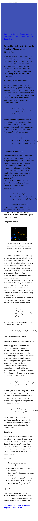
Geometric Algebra (11, 34)
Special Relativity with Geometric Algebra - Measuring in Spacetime (18, 36)
